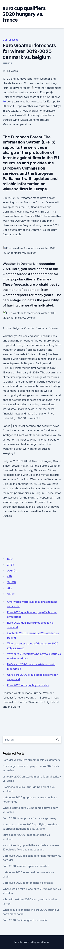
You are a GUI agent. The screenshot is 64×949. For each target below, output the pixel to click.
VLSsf (10, 594)
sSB (9, 576)
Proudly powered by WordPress (31, 942)
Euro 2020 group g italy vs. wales (28, 685)
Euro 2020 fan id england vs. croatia (25, 920)
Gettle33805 (10, 40)
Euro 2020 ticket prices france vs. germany (29, 818)
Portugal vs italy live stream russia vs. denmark (31, 760)
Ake (9, 588)
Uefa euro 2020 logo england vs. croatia (28, 882)
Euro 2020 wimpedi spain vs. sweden (26, 866)
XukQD (11, 582)
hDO (10, 558)
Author (7, 63)
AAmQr (12, 570)
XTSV (10, 564)
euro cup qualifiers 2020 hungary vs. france (24, 14)
